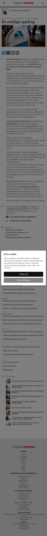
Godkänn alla (23, 274)
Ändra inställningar (23, 280)
